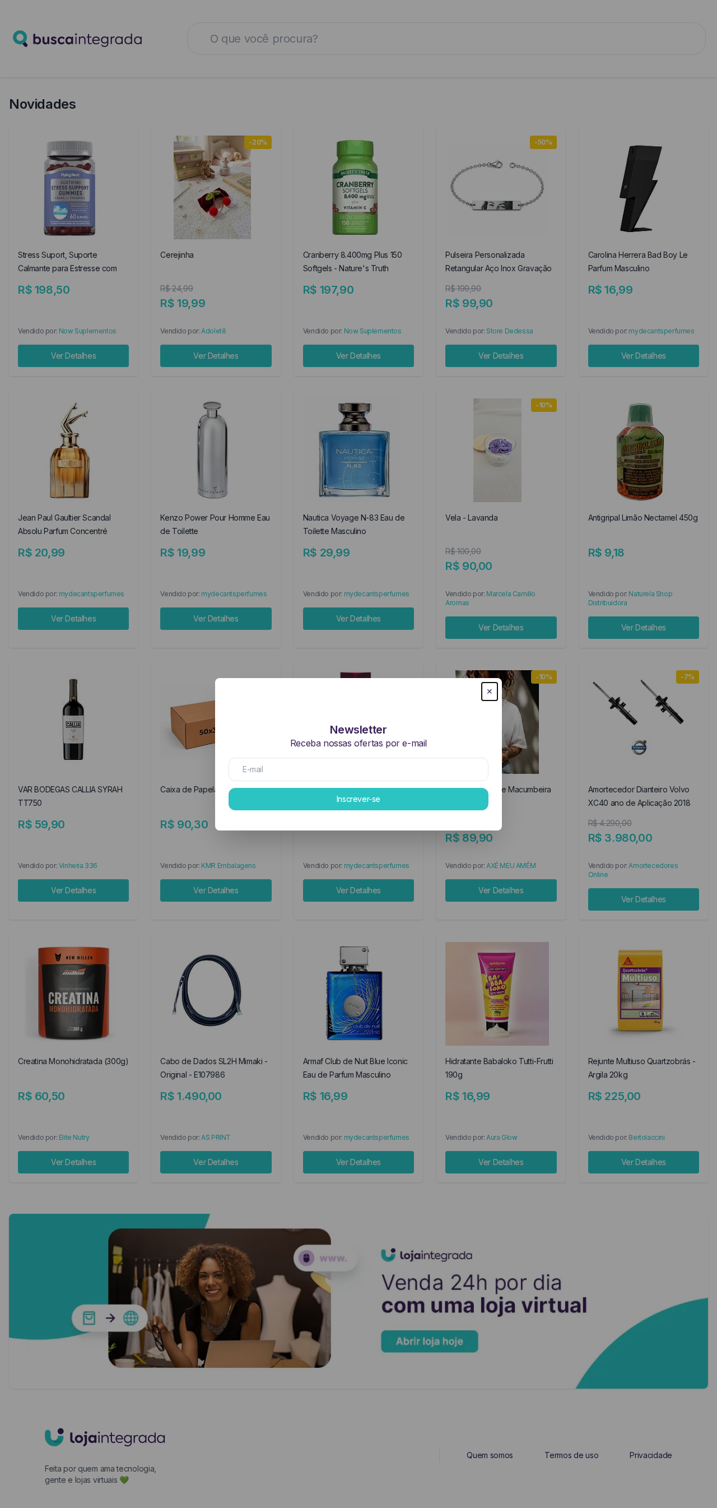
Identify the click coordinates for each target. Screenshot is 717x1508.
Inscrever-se (358, 799)
